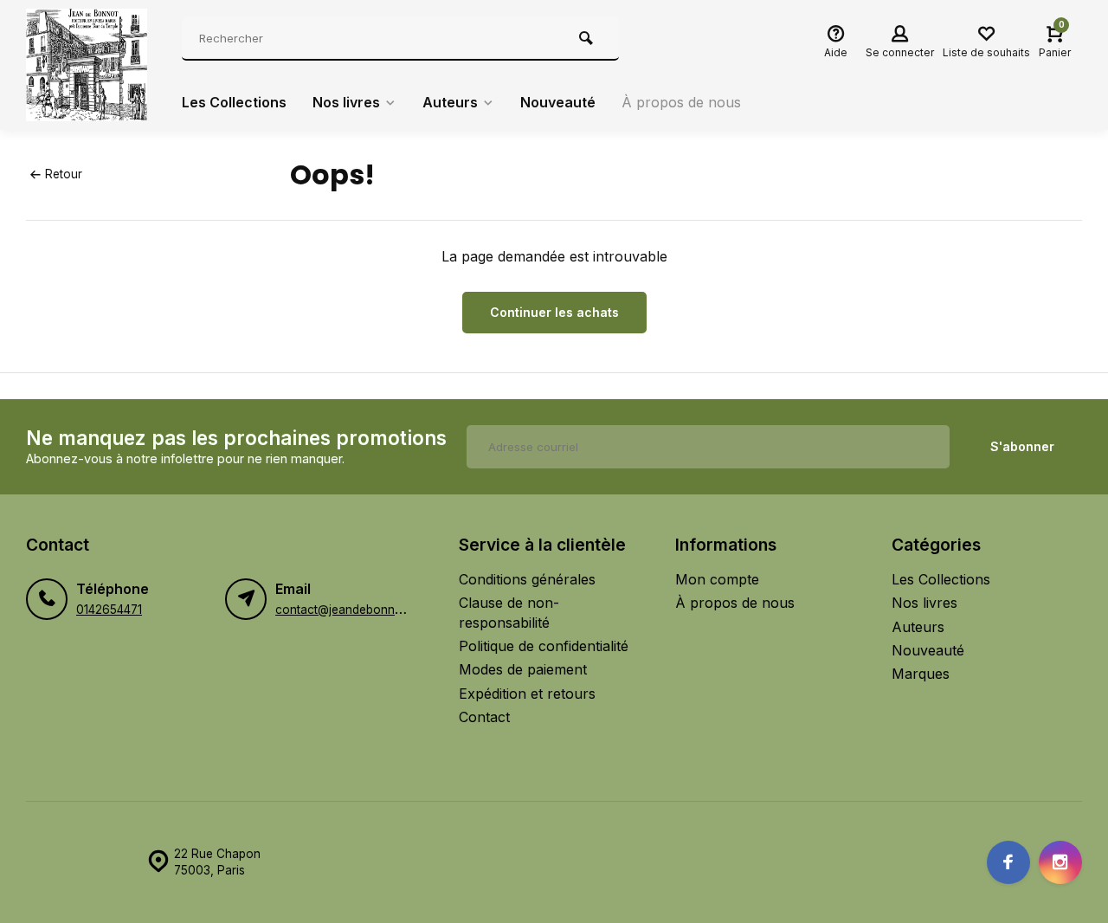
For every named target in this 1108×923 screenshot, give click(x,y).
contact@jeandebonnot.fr (346, 609)
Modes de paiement (523, 669)
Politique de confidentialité (543, 646)
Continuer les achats (554, 312)
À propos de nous (681, 102)
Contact (484, 717)
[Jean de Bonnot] (91, 65)
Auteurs (450, 102)
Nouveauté (558, 102)
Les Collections (234, 102)
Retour (63, 174)
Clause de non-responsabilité (509, 612)
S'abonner (1022, 446)
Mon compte (717, 579)
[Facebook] (1008, 862)
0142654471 (109, 609)
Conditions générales (527, 579)
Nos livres (346, 102)
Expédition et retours (527, 693)
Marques (921, 673)
